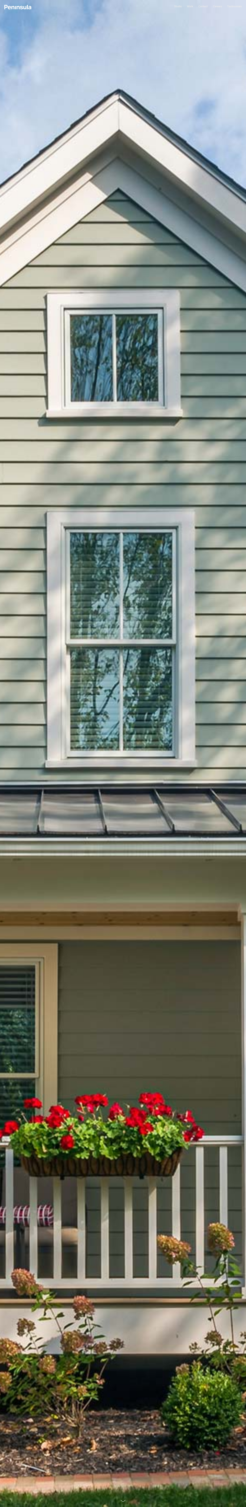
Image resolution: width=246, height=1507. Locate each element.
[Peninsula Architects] (17, 7)
